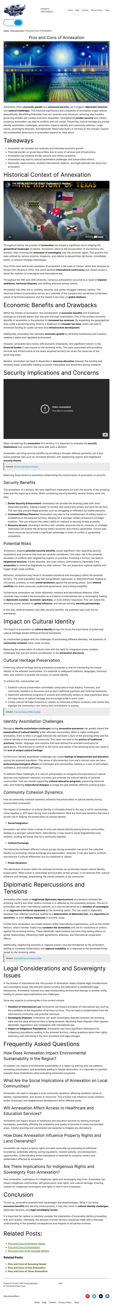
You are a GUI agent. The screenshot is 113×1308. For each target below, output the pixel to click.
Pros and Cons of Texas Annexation (28, 1271)
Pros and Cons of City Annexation (26, 1267)
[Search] (18, 22)
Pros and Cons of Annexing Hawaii (27, 1264)
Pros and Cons (17, 31)
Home (6, 31)
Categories (44, 9)
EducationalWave (11, 1296)
